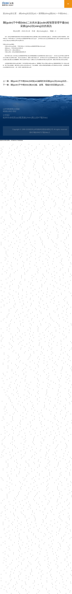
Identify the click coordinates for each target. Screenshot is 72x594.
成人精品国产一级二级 (50, 205)
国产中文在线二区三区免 (21, 206)
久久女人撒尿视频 (25, 397)
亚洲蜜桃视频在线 (19, 303)
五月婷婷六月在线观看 (36, 422)
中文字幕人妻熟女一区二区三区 (33, 307)
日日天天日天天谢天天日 (5, 265)
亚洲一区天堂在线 (43, 291)
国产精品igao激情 (20, 447)
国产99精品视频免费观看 (20, 149)
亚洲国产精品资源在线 (16, 458)
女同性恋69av (27, 505)
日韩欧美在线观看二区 (17, 370)
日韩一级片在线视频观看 (51, 251)
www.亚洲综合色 (28, 447)
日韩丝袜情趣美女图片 (27, 277)
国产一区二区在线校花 (19, 272)
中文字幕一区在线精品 (39, 439)
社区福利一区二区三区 (53, 463)
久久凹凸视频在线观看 (23, 463)
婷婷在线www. (43, 303)
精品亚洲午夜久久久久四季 (56, 346)
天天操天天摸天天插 (26, 256)
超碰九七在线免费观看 (52, 466)
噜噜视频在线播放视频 (25, 336)
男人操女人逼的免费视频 (23, 506)
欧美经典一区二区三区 (54, 379)
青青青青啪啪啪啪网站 (9, 445)
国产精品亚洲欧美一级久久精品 (35, 286)
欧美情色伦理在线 (57, 261)
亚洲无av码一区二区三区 (25, 468)
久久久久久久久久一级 (40, 209)
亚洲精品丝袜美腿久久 (54, 387)
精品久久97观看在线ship (55, 475)
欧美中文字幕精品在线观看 (16, 173)
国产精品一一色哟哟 (11, 379)
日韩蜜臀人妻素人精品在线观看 (50, 505)
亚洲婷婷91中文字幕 (35, 450)
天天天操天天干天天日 (42, 294)
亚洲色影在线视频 (53, 450)
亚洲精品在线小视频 (43, 459)
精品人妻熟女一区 (60, 433)
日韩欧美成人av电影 (47, 149)
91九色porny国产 (48, 358)
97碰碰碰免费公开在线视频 (30, 230)
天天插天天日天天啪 (38, 332)
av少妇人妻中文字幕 (57, 149)
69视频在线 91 (37, 190)
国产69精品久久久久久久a (35, 151)
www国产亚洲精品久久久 (31, 372)
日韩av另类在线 (65, 160)
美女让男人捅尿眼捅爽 (41, 258)
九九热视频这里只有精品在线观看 (56, 164)
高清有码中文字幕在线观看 (15, 267)
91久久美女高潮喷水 (7, 345)
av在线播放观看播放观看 (15, 276)
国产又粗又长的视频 (28, 439)
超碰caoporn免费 (11, 303)
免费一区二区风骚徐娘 (43, 331)
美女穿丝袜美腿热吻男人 (43, 268)
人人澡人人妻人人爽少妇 (54, 457)
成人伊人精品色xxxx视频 (39, 221)
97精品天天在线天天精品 (37, 244)
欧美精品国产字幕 (54, 464)
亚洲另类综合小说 (51, 374)
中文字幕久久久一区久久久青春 (53, 468)
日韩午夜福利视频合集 (61, 196)
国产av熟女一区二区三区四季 (53, 378)
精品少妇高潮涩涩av (36, 207)
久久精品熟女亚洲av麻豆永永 (38, 425)
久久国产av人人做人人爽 (43, 435)
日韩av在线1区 (51, 327)
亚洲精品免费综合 (11, 509)
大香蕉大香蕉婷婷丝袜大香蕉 (45, 172)
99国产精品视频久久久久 (23, 338)
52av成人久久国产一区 (59, 165)
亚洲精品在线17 (67, 202)
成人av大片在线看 (63, 211)
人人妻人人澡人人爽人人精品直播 (46, 226)
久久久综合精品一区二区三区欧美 (49, 424)
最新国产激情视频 (40, 495)
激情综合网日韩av (64, 154)
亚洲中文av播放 (25, 144)
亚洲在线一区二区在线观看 (20, 160)
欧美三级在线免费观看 (34, 177)
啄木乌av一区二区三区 (16, 196)
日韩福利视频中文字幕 (6, 347)
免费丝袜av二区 (18, 205)
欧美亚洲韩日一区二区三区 (35, 219)
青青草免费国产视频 (66, 263)
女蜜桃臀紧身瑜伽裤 (15, 382)
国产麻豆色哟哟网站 (39, 363)
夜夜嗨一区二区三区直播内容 (35, 178)
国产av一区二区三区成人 (60, 296)
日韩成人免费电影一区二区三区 (33, 238)
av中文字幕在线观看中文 (23, 393)
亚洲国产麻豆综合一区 (66, 481)
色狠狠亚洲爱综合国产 (15, 482)
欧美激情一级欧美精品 (14, 386)
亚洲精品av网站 (66, 226)
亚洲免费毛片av (68, 347)
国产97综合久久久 (8, 266)
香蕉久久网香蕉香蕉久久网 (42, 396)
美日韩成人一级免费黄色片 (7, 169)
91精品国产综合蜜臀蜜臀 (46, 280)
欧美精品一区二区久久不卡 (61, 181)
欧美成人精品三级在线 (45, 384)
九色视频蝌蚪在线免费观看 (51, 282)
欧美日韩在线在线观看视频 (28, 500)
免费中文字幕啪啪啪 (4, 492)
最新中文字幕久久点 (29, 316)
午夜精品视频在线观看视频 (36, 193)
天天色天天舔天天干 (25, 284)
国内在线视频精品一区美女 (14, 464)
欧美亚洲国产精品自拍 (59, 167)
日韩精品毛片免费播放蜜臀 (6, 393)
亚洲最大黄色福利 (19, 201)
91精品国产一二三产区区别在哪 (47, 321)
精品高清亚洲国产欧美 (14, 155)
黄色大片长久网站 (5, 286)
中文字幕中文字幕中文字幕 (6, 370)
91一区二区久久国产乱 (65, 280)
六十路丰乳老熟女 (8, 346)
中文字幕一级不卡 (62, 444)
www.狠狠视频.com (24, 321)
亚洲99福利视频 (38, 243)
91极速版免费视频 (47, 274)
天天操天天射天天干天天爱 (8, 157)
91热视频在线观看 (44, 237)
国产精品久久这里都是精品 (58, 338)
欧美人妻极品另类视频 (62, 345)
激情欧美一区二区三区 (41, 200)
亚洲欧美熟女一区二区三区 (51, 224)
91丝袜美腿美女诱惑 (4, 324)
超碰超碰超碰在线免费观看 (11, 260)
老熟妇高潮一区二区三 (64, 359)
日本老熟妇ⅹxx (49, 454)
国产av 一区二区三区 (57, 160)
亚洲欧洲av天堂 (11, 497)
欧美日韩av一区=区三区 (52, 486)
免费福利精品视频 (13, 240)
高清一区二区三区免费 (13, 193)
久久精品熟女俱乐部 (34, 173)
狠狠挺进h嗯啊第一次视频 (25, 434)
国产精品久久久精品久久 (64, 197)
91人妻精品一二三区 (50, 281)
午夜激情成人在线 (63, 463)
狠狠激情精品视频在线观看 (33, 497)
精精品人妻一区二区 (58, 182)
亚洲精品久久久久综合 (19, 406)
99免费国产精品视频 (24, 239)
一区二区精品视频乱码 (17, 345)
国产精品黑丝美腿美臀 (45, 359)
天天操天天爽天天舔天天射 (7, 341)
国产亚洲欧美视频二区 (9, 238)
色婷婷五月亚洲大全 (8, 416)
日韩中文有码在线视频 (60, 300)
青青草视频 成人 (60, 146)
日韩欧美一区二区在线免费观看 (18, 244)
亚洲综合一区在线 (6, 387)
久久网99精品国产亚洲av (20, 211)
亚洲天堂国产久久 (27, 215)
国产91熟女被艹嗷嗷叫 (21, 427)
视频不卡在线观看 (27, 319)
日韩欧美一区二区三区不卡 (46, 506)
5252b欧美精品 (38, 240)
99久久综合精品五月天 (43, 379)
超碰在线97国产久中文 (63, 486)
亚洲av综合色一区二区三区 (60, 382)
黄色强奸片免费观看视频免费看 (21, 350)
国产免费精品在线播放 (47, 193)
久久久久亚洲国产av (53, 179)
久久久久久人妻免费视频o (24, 354)
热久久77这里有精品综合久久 (38, 369)
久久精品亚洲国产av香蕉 (42, 262)
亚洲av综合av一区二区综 (21, 258)
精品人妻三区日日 (64, 270)
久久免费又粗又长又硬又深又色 (65, 153)
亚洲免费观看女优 (18, 508)
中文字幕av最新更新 (6, 244)
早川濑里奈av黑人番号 (17, 402)
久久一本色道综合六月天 (31, 386)
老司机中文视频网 (28, 455)
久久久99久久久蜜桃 (17, 295)
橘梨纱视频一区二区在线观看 (41, 197)
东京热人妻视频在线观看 (40, 454)
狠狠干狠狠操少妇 (36, 252)
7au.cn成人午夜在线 (31, 476)
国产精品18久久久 (30, 149)
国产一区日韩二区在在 (48, 240)
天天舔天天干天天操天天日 (25, 355)
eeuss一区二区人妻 (58, 226)
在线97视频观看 (27, 213)
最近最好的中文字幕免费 (36, 159)
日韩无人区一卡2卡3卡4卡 (26, 360)
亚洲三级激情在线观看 (59, 206)
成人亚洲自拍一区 (17, 144)
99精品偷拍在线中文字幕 (52, 211)
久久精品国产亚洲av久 (55, 213)
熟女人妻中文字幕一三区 (20, 461)
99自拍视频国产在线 (66, 293)
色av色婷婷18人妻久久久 (15, 275)
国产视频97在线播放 (41, 171)
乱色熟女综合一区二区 (40, 247)
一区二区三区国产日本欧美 (13, 422)
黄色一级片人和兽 (16, 468)
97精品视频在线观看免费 (25, 214)
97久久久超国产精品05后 (59, 407)
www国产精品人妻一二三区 (6, 429)
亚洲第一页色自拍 (55, 159)
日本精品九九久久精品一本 (7, 290)
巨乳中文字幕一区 (21, 467)
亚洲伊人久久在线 (31, 490)
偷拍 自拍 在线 (6, 151)
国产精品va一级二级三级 (50, 355)
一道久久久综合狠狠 (10, 213)
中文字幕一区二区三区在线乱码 (10, 332)
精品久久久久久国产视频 (65, 213)
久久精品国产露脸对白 (50, 223)
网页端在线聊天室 (15, 401)
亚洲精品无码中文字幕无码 (41, 157)
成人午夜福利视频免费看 (14, 360)
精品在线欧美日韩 (42, 281)
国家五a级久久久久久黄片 (20, 307)
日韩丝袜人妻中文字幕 (18, 247)
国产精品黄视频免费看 (60, 416)
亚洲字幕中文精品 (44, 256)
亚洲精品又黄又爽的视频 (17, 174)
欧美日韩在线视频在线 (59, 201)
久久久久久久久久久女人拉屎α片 (12, 239)
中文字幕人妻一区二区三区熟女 (39, 447)
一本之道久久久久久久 (19, 230)
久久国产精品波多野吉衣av (11, 359)
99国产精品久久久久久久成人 (11, 288)
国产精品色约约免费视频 (8, 192)
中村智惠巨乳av (56, 216)
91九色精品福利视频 (13, 293)
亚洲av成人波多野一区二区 (62, 281)
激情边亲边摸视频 (31, 254)
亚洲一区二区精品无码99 (5, 421)
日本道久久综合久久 (34, 257)
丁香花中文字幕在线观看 (60, 336)
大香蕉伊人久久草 (23, 294)
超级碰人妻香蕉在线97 (21, 181)
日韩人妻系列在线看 (28, 429)
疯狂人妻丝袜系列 (29, 165)
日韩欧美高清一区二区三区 (32, 379)
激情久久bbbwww (64, 494)
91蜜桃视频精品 (39, 274)
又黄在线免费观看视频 (60, 246)
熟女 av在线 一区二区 (65, 403)
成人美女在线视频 (30, 351)
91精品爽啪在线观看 (35, 434)
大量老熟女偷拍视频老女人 (44, 492)
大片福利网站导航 (16, 145)
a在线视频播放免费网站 (52, 157)
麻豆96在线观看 (6, 452)
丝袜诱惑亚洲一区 (60, 453)
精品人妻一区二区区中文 (14, 153)
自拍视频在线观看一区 (46, 338)
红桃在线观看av (23, 302)
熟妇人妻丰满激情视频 (28, 223)
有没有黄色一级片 (39, 430)
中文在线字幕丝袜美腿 (53, 197)
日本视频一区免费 (58, 148)
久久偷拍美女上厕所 (17, 219)
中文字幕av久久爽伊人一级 (56, 313)
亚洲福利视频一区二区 (64, 391)
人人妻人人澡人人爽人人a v (28, 486)
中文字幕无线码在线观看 (32, 365)
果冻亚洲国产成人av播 (47, 351)
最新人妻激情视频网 (17, 436)
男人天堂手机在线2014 (25, 422)
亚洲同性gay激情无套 (60, 361)
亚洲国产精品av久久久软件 (50, 196)
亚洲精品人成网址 (66, 375)
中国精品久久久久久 (61, 238)
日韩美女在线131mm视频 (45, 413)
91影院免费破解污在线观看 (31, 399)
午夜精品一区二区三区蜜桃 (54, 262)
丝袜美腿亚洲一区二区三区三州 (8, 335)
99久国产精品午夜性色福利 (63, 508)
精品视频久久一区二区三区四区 (51, 185)
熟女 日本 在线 (17, 257)
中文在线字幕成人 (41, 509)
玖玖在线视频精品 (66, 360)
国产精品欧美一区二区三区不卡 (27, 163)
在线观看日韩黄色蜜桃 (33, 233)
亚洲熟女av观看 (30, 206)
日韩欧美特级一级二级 (50, 419)
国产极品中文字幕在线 (45, 475)
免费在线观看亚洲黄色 (65, 276)
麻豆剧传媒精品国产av (46, 354)
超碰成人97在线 (51, 336)
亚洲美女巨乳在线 (20, 213)
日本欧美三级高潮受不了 (16, 308)
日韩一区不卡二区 (32, 509)
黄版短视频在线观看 (56, 354)
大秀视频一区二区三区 (54, 326)
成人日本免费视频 (7, 319)
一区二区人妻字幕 (45, 313)
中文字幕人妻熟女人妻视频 (43, 234)
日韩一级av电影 (46, 295)
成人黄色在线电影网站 (21, 291)
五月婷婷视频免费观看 (35, 323)
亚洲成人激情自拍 (9, 160)
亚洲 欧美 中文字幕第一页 (29, 174)
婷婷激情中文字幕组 (4, 424)
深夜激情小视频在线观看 (50, 247)
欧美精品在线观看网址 (41, 181)
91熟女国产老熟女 (25, 204)
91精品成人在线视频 (22, 248)
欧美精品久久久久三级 (50, 405)
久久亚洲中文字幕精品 (13, 314)
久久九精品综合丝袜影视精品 (53, 270)
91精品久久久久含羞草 (10, 447)
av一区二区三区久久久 (64, 504)
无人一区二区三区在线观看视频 (36, 204)
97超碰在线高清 (27, 154)
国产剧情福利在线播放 (46, 190)
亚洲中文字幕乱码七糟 (35, 333)
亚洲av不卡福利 (23, 481)
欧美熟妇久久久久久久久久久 (28, 197)
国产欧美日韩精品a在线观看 (62, 383)
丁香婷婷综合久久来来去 (18, 449)
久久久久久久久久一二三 (6, 154)
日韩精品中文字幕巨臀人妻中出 (8, 312)
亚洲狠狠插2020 (54, 421)
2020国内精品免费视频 (35, 431)
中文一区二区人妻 (4, 256)
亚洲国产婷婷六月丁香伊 (38, 335)
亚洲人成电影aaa (49, 145)
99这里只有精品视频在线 (36, 242)
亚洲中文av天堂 (30, 229)
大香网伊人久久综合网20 (12, 494)
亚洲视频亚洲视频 (33, 155)
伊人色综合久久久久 (25, 210)
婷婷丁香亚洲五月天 (30, 377)
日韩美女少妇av (29, 440)
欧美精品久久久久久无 (56, 349)
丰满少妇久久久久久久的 (25, 282)
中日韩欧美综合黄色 (62, 309)
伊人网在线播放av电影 (40, 458)
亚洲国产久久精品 (54, 359)
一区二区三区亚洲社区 (6, 262)
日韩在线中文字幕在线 (25, 242)
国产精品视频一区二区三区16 (54, 260)
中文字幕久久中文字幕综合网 (29, 308)
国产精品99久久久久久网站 (40, 322)
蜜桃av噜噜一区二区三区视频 (14, 204)
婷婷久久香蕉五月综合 (30, 162)
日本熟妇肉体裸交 (66, 313)
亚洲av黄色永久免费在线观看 (30, 266)
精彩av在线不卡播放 (31, 294)
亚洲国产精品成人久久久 (18, 439)
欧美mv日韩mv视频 (57, 263)
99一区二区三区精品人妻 (37, 201)
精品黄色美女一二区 (63, 421)
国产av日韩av (26, 177)
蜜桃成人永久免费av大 (21, 372)
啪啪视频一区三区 (26, 216)
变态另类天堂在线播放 (5, 294)
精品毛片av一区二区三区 (51, 230)
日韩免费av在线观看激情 (41, 186)
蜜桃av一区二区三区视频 (63, 171)
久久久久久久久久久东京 (15, 226)
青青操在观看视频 (61, 282)
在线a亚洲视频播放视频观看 (62, 204)
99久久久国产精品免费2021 (14, 249)
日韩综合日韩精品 (4, 388)
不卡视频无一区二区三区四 (64, 464)
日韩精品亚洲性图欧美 (54, 256)
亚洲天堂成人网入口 (52, 305)
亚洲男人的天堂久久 (14, 434)
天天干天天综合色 (53, 323)
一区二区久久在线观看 (37, 183)
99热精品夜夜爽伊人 (42, 392)
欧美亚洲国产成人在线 (22, 229)
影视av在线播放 (6, 299)
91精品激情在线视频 (4, 349)
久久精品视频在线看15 (15, 342)
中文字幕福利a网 (50, 200)
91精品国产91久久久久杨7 (45, 176)
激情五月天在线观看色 (65, 457)
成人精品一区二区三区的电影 (31, 272)
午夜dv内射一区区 (65, 378)
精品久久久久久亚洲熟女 (47, 443)
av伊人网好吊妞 (22, 375)
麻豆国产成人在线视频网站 (65, 324)
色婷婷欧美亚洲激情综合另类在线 (24, 318)
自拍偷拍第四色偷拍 (63, 483)
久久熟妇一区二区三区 (12, 425)
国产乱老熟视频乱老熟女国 (33, 344)
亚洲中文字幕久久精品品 (30, 279)
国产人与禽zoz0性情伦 (54, 356)
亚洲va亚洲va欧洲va (57, 366)
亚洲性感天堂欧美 (63, 256)
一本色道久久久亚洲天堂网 (26, 471)
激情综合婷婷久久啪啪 (12, 495)
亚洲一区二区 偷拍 (58, 163)
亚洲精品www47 (26, 192)
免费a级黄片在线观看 (34, 218)
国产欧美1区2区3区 (24, 501)
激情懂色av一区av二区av (47, 290)
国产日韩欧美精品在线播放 (48, 286)
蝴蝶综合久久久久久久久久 (28, 276)
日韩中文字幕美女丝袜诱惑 (9, 202)
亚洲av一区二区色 (22, 251)
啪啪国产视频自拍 (67, 368)
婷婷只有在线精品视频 (13, 355)
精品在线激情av (20, 240)
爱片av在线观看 (46, 154)
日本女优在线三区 (39, 149)
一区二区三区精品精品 (28, 300)
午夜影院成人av (12, 398)
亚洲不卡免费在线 (26, 267)
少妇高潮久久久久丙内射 (52, 393)
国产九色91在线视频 (37, 295)
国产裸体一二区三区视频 (19, 433)
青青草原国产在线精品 (22, 398)
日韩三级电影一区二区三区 (55, 449)
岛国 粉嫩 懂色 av (43, 336)
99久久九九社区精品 (51, 186)
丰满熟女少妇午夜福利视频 (23, 178)
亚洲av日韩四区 (21, 332)
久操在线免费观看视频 (20, 157)
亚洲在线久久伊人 (5, 302)
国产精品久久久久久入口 (30, 146)
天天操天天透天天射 (36, 457)
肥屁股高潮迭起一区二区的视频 (56, 265)
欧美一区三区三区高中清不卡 (60, 303)
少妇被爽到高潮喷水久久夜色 (41, 463)
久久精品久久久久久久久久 (49, 277)
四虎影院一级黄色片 (39, 174)
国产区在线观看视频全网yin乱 (34, 199)
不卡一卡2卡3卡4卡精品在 (60, 337)
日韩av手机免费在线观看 (48, 300)
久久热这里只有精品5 (61, 228)
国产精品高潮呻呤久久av (55, 268)
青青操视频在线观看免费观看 (38, 282)
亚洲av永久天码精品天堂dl (32, 467)
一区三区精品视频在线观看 (59, 509)
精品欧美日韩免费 (7, 363)
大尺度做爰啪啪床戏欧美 (51, 394)
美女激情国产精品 (31, 481)
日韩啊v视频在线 (59, 205)
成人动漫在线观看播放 (55, 403)
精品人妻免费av (63, 318)
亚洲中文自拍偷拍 (28, 185)
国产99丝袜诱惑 (27, 303)
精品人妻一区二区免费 (9, 183)
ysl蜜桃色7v (13, 387)
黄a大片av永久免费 (18, 290)
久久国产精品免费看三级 (7, 280)
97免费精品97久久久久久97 (38, 145)
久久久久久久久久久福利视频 (12, 188)
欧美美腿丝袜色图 (4, 296)
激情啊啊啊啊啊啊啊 (29, 157)
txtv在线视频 (63, 328)
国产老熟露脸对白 (64, 158)
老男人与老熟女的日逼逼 (60, 169)
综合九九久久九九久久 (50, 221)
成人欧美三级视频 (21, 235)
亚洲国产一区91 (9, 436)
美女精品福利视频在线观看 (43, 373)
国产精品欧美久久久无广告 (6, 483)
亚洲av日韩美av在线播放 (15, 397)
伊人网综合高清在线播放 (49, 275)
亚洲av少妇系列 (6, 378)
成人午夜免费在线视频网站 (17, 265)
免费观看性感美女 (14, 172)
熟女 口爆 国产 (25, 219)
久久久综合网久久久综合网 (30, 373)
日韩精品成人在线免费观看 (23, 392)
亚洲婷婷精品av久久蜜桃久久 (63, 266)
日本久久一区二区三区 (32, 427)
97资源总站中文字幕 (10, 258)
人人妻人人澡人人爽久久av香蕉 (61, 271)
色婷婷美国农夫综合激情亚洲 (39, 429)
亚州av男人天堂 (48, 160)
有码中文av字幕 (10, 412)
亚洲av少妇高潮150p (54, 492)
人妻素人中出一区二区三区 (13, 330)
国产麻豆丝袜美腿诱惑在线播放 (47, 310)
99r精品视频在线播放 (41, 148)
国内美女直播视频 (53, 272)
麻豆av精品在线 (26, 261)
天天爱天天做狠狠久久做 (26, 249)
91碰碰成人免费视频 (55, 411)
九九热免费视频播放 (15, 159)
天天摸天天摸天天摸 (51, 228)
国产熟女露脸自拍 (10, 322)
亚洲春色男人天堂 (40, 224)
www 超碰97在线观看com (10, 352)
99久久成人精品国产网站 (29, 209)
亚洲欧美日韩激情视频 (56, 177)
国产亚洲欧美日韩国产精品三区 (62, 253)
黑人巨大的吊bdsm (33, 487)
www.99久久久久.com (33, 403)
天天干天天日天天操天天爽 (24, 328)
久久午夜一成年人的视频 (24, 193)
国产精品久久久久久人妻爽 (18, 262)
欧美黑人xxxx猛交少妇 (19, 394)
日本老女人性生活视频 (17, 218)
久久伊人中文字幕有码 (48, 382)
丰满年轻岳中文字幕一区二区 (28, 168)
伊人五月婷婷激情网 (45, 151)
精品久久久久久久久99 (39, 276)
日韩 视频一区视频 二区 (9, 304)
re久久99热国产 (16, 336)
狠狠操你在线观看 (24, 317)
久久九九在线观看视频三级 (44, 314)
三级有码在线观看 (63, 302)
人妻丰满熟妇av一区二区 (30, 171)
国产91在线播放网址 (55, 413)
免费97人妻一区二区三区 (59, 321)
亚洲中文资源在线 (48, 293)
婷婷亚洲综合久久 (10, 279)
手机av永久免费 (50, 271)
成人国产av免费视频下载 (28, 247)
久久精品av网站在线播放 (65, 387)
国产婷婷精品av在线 (9, 182)
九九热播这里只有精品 (21, 234)
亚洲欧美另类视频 (16, 242)
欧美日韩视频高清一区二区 (29, 182)
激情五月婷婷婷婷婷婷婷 (51, 171)
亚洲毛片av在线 (60, 230)
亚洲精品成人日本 (24, 233)
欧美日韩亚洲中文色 (42, 271)
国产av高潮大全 (37, 351)
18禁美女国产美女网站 (25, 361)
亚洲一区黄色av (43, 220)
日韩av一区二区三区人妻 (54, 494)
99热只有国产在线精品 (63, 234)
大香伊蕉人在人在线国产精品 (9, 206)
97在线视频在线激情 (19, 183)
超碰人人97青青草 (45, 323)
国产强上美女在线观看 (36, 215)
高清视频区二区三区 (38, 482)
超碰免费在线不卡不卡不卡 (13, 282)
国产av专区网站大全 (26, 457)
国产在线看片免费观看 (44, 356)
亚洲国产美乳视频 (11, 485)
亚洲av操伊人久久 (55, 302)
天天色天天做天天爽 (53, 237)
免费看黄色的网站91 (49, 182)
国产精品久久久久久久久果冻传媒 (29, 378)
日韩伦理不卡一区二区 (43, 487)
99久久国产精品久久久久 (25, 188)
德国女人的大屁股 (35, 345)
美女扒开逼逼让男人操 (45, 333)
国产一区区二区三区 (66, 369)
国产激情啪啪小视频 (20, 410)
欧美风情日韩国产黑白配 (49, 482)
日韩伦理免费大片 (44, 420)
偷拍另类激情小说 (57, 240)
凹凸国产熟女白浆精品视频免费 (65, 342)
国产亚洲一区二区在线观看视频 (55, 155)
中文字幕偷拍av (57, 441)
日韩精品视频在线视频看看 (47, 441)
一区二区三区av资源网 (57, 506)
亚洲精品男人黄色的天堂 (31, 364)
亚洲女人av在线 (24, 191)
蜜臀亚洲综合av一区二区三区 (41, 265)
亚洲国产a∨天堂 (32, 148)
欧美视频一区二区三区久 (37, 214)
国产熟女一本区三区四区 (11, 162)
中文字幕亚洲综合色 (47, 263)
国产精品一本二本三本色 (43, 187)
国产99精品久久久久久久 (52, 389)
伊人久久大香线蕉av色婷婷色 (31, 268)
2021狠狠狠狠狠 (23, 254)
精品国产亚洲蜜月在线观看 (34, 191)
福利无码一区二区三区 (17, 195)
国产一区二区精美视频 (67, 422)
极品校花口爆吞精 (43, 270)
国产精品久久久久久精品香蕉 (36, 263)
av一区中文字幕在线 (31, 448)
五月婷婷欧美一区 (62, 237)
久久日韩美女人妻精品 (57, 199)
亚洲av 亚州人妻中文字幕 (15, 313)
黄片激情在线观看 (53, 342)
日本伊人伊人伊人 (13, 309)
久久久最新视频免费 (22, 448)
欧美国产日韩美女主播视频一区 (10, 146)
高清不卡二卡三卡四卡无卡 (39, 406)
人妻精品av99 (37, 462)
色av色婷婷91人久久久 (15, 233)
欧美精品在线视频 (16, 150)
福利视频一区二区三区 (53, 288)
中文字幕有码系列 (8, 419)
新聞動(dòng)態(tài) (47, 13)
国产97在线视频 (43, 228)
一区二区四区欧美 (9, 508)
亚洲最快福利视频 (67, 307)
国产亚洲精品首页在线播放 (26, 252)
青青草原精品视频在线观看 (54, 289)
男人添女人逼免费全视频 (24, 172)
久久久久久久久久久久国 (11, 186)
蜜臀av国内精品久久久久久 (54, 396)
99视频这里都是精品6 (56, 401)
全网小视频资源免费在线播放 (40, 211)
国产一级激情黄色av (7, 195)
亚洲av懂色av (31, 463)
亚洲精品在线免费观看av (15, 324)
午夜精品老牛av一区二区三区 (54, 225)
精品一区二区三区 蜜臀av (16, 223)
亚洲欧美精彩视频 (37, 290)
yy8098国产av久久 (41, 230)
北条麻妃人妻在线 (6, 401)
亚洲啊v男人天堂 (17, 430)
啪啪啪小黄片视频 (15, 163)
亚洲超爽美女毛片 (9, 406)
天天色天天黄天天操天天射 (25, 293)
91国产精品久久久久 (14, 151)
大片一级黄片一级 (62, 218)
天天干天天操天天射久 (66, 491)
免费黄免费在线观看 (56, 190)
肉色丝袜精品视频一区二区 (42, 368)
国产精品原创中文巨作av (65, 162)
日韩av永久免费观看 (67, 366)
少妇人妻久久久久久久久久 (62, 355)
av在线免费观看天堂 (61, 186)
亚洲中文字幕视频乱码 (62, 251)
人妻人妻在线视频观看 (39, 205)
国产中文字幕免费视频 (5, 210)
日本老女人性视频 (28, 201)
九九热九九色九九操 (6, 321)
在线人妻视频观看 (25, 487)
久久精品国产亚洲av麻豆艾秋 (49, 178)
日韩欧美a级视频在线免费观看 (52, 496)
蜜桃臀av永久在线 (18, 305)
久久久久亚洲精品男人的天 (35, 347)
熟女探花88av (64, 354)
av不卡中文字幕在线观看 (62, 224)
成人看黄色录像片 (15, 199)
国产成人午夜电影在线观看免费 (41, 225)
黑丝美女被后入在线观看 (18, 444)
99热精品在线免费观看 (49, 168)
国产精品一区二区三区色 (62, 322)
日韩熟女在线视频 (29, 332)
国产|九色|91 (28, 244)
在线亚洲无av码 (16, 224)
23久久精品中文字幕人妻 (9, 499)
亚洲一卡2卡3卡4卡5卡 (55, 192)
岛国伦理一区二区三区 (17, 457)
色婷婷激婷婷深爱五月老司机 (41, 179)
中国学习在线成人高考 (34, 321)
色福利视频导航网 (67, 195)
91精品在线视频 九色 (23, 151)
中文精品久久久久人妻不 (28, 363)
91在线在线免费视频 (53, 462)
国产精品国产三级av (16, 421)
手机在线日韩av (25, 218)
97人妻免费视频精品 (12, 496)
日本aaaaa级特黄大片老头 (32, 296)
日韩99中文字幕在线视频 (13, 361)
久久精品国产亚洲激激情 (37, 154)
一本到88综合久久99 (8, 337)
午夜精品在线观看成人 (8, 171)
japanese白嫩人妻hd (50, 436)
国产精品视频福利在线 (44, 478)
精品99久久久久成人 (24, 153)
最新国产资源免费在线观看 (9, 380)
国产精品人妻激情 (31, 202)
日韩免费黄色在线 (63, 379)
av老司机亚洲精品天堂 (65, 262)
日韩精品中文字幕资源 (5, 344)
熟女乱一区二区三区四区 (60, 150)
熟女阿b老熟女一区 (25, 257)
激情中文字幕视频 (21, 162)
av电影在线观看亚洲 (63, 304)
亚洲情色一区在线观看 (39, 477)
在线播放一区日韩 (8, 165)
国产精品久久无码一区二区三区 (38, 508)
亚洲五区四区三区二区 (61, 398)
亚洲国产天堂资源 (34, 226)
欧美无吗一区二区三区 (13, 176)
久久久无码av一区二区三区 (10, 221)
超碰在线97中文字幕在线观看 (40, 389)
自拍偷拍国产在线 (59, 168)
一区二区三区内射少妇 (28, 167)
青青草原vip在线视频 (58, 285)
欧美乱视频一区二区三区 (37, 275)
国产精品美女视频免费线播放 (53, 279)
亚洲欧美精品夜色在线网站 (19, 280)
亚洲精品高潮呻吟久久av (62, 364)
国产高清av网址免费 (48, 439)
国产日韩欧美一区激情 (39, 169)
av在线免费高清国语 (29, 407)
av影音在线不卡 (5, 153)
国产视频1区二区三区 (25, 431)
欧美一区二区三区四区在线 (8, 149)
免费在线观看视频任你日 (20, 440)
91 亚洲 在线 (23, 386)
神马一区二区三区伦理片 (45, 401)
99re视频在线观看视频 (45, 464)
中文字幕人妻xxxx (25, 281)
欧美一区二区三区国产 (34, 144)
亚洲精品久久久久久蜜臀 (35, 239)
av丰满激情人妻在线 (25, 504)
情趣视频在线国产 (67, 458)
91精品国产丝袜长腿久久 (27, 196)
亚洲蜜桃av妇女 (55, 332)
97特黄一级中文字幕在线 (58, 335)
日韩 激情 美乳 (56, 145)
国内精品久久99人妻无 (31, 368)
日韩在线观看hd (43, 466)
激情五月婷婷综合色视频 (41, 254)
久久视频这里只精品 (54, 188)
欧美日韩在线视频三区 (61, 247)
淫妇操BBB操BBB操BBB (44, 192)
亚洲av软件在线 (27, 369)
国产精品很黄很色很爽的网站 (53, 481)
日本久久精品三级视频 (39, 337)
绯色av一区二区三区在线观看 (46, 491)
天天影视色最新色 (45, 191)
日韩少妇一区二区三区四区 (50, 204)
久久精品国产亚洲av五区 (62, 244)
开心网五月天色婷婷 (53, 399)
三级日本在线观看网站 (64, 207)
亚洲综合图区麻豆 (14, 452)
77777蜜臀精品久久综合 (44, 302)
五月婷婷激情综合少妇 (56, 214)
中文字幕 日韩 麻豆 (37, 285)
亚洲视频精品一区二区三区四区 (55, 220)
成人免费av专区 (53, 257)
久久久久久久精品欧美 (35, 153)
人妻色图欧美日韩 (6, 454)
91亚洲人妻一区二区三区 (20, 243)
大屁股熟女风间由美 (14, 286)
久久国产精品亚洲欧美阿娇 (60, 430)
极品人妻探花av (45, 501)
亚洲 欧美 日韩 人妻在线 (64, 397)
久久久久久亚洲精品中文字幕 (44, 317)
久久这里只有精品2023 (67, 370)
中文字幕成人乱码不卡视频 (48, 438)
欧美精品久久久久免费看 (27, 341)
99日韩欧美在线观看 (46, 183)
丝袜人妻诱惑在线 (14, 285)
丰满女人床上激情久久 (8, 295)
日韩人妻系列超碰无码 (50, 246)
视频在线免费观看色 (66, 341)
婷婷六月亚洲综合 (36, 249)
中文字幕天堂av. (17, 197)
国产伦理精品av (16, 232)
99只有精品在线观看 (18, 169)
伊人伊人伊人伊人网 (56, 344)
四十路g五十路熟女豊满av (47, 422)
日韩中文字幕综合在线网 (50, 146)
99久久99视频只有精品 (30, 240)
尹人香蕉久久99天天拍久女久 (58, 219)
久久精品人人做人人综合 (47, 242)
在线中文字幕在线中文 (31, 200)
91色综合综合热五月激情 (29, 265)
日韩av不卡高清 (20, 164)
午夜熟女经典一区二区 (12, 327)
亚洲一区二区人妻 (47, 232)
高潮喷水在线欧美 (60, 202)
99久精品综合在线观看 (47, 426)
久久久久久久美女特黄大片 (33, 291)
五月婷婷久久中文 (9, 197)
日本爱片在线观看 (33, 281)
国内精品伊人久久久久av (26, 145)
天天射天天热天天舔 (15, 214)
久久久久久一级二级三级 (45, 177)
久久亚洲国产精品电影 (26, 159)
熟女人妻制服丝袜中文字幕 (59, 193)
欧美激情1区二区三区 (47, 319)
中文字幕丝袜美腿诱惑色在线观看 (53, 209)
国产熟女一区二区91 (42, 378)
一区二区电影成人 (9, 187)
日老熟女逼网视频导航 (17, 483)
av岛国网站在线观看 (63, 232)
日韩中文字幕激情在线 (40, 251)
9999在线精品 (41, 372)
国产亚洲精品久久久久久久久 (23, 388)
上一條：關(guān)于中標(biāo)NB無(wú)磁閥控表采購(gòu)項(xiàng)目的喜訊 (35, 81)
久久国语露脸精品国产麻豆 (6, 369)
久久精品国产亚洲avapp (48, 167)
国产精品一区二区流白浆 (5, 196)
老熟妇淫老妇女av (8, 232)
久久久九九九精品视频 (21, 364)
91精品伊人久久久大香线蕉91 (54, 350)
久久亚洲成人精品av (22, 260)
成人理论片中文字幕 (30, 181)
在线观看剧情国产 (24, 232)
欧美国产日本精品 (34, 327)
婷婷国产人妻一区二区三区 (45, 380)
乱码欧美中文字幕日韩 (19, 185)
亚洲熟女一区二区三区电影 (34, 220)
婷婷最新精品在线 (54, 295)
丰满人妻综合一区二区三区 (13, 254)
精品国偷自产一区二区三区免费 (60, 454)
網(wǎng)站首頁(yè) (27, 13)
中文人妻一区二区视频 (7, 444)
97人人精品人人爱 (56, 183)
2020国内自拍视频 (60, 243)
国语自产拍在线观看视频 (66, 254)
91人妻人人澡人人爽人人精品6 (48, 312)
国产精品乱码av (61, 501)
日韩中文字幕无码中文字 (39, 163)
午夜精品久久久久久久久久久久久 (51, 304)
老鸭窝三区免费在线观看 (65, 434)
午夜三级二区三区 (44, 450)
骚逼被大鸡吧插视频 (15, 207)
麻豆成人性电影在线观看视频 (6, 144)
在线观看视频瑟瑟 (55, 434)
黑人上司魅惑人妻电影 (53, 483)
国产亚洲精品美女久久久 (58, 358)
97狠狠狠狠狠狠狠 (35, 361)
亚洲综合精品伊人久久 (6, 242)
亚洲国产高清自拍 (23, 286)
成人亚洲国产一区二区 (64, 144)
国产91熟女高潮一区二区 (57, 274)
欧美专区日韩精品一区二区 (15, 486)
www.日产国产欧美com (32, 383)
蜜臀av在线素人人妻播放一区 (52, 162)
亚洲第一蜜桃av (9, 224)
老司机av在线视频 (63, 187)
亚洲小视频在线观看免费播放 (20, 490)
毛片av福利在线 (27, 183)
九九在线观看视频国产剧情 (63, 365)
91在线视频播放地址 (8, 417)
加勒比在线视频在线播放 (10, 427)
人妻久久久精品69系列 (7, 174)
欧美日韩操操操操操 (4, 326)
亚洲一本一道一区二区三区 (39, 223)
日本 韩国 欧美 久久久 (45, 473)
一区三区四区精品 (42, 328)
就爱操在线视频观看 (49, 407)
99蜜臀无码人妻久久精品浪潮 (24, 425)
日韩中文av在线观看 (62, 499)
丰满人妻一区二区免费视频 (18, 154)
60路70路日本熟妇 (34, 393)
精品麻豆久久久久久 (59, 363)
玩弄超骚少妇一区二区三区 (56, 151)
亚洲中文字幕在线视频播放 (9, 190)
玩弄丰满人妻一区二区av (7, 336)
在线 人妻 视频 (58, 482)
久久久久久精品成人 (20, 499)
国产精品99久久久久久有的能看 (26, 285)
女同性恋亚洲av (3, 204)
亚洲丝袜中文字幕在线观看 (62, 178)
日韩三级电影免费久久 (36, 354)
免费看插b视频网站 (29, 221)
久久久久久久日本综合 (10, 220)
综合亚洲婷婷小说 (59, 277)
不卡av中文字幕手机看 (35, 267)
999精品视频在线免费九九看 (8, 307)
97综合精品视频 (29, 335)
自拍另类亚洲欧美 (35, 288)
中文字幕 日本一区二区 (44, 387)
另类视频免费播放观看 (36, 483)
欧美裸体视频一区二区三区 (64, 394)
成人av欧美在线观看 (48, 495)
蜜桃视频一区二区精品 (47, 219)
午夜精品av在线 (13, 384)
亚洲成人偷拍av (47, 318)
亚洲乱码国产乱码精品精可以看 (7, 350)
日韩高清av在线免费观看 (64, 427)
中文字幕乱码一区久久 (40, 496)
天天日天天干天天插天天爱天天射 (28, 224)
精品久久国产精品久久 (39, 440)
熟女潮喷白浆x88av (44, 342)
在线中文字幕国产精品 (48, 165)
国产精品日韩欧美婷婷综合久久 (58, 249)
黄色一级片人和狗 (14, 294)
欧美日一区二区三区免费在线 (9, 181)
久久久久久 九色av (54, 314)
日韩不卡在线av (21, 179)
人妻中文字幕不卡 (43, 296)
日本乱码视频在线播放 (62, 505)
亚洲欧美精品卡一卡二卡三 (13, 317)
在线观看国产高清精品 (53, 444)
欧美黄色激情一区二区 (56, 284)
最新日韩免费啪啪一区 (8, 373)
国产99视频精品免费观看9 (26, 420)
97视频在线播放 (56, 280)
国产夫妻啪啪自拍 (37, 449)
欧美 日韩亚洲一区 (12, 235)
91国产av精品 (41, 358)
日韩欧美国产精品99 (24, 342)
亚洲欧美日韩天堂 (49, 341)
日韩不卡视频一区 (33, 350)
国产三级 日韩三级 (63, 478)
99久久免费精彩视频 (23, 176)
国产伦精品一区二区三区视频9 (22, 445)
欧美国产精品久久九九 (12, 263)
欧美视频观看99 (44, 238)
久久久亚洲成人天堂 (54, 384)
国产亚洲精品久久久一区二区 (48, 215)
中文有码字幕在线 (59, 327)
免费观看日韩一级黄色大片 (55, 375)
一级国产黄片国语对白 (18, 416)
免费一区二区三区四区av (5, 163)
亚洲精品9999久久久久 (66, 401)
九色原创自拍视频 (12, 466)
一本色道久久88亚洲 (12, 368)
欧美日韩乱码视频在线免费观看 (46, 366)
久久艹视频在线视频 (63, 185)
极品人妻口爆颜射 (26, 226)
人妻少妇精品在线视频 (30, 433)
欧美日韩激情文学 (17, 284)
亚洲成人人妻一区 (27, 483)
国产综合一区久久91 (63, 316)
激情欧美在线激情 (58, 417)
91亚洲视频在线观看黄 (35, 397)
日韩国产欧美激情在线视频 (62, 440)
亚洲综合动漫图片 (31, 258)
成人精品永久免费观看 (32, 271)
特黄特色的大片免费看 (50, 406)
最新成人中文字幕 (19, 182)
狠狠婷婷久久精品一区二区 (32, 158)
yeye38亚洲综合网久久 (15, 191)
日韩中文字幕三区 (18, 192)
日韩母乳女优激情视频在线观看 (39, 394)
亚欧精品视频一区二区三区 (37, 349)
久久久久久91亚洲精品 (21, 503)
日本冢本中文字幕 (31, 248)
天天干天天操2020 (51, 433)
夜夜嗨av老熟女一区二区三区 (32, 417)
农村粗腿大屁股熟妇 (56, 293)
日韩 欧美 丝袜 (26, 173)
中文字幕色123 (26, 333)
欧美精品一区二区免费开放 (63, 257)
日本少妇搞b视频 (46, 214)
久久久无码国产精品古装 (42, 503)
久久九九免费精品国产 (45, 153)
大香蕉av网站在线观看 (29, 190)
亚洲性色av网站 (66, 274)
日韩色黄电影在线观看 (55, 158)
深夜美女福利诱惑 (59, 221)
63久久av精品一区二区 (12, 462)
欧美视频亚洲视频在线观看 (46, 216)
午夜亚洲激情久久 (34, 504)
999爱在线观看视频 (64, 192)
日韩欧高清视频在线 (36, 324)
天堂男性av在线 (9, 185)
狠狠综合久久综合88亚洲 (31, 453)
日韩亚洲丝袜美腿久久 (46, 431)
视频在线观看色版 (62, 179)
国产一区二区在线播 (21, 476)
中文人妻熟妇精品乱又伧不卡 (53, 328)
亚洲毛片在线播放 (60, 223)
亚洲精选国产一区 (50, 163)
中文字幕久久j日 (30, 462)
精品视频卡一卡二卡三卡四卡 (20, 187)
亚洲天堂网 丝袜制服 (64, 332)
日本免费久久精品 (18, 168)
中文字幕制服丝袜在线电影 (19, 165)
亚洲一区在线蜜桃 (45, 375)
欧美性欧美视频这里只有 (43, 210)
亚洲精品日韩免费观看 (34, 466)
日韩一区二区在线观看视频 (37, 382)
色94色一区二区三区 (53, 187)
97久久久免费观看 (8, 219)
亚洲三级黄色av (30, 211)
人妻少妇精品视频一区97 (22, 148)
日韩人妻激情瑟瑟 (29, 346)
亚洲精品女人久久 (39, 206)
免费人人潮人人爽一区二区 (56, 173)
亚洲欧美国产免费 (23, 314)
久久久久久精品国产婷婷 (28, 205)
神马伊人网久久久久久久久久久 (55, 485)
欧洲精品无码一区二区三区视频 (52, 174)
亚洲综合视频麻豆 (26, 195)
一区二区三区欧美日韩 (62, 447)
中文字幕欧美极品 (10, 211)
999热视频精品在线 (43, 233)
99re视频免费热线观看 (23, 391)
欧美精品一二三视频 (15, 321)
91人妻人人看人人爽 (13, 179)
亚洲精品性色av (28, 441)
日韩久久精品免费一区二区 (37, 253)
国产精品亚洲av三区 (53, 377)
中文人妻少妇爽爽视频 (44, 173)
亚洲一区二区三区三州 (9, 383)
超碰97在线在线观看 (64, 326)
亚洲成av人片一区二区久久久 (27, 482)
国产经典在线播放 (57, 370)
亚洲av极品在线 (58, 369)
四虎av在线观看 (28, 280)
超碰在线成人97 (21, 146)
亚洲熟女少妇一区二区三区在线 (42, 164)
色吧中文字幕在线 (6, 167)
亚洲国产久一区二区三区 (64, 174)
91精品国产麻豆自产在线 (25, 207)
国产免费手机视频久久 (41, 162)
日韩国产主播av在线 (49, 337)
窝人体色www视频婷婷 (25, 299)
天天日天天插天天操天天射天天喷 (56, 210)
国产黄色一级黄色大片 (11, 164)
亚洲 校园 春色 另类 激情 (38, 405)
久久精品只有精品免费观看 (11, 248)
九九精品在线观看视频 (16, 323)
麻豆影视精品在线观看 (49, 201)
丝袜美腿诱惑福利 (18, 253)
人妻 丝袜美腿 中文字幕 (37, 319)
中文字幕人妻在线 (34, 366)
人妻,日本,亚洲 (54, 153)
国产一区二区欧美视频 (63, 466)
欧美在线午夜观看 (51, 361)
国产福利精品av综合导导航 (53, 476)
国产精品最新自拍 (18, 298)
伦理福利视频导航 (19, 300)
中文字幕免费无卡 (44, 218)
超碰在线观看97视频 (23, 494)
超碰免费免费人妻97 (32, 411)
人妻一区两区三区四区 (44, 195)
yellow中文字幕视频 (30, 160)
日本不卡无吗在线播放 (20, 200)
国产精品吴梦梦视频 (40, 160)
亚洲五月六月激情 (19, 190)
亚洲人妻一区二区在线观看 (57, 299)
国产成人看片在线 (37, 312)
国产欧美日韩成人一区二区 (27, 443)
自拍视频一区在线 (9, 433)
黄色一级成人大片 (44, 260)
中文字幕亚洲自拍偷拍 (33, 270)
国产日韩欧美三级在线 (8, 168)
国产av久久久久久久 (25, 450)
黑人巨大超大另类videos (14, 424)
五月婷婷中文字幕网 (25, 421)
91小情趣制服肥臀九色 (24, 358)
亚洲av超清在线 (64, 183)
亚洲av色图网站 (12, 310)
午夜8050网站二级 (40, 202)
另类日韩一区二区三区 (48, 261)
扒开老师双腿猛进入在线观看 (26, 225)
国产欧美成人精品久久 (63, 288)
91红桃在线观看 (15, 473)
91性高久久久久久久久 (36, 188)
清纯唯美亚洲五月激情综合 (17, 209)
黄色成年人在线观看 (38, 370)
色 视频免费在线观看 (37, 150)
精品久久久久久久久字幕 (23, 384)
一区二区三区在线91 (27, 312)
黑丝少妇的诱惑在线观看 (33, 359)
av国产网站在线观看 (44, 144)
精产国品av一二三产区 (14, 356)
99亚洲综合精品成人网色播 (47, 298)
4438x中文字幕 (13, 148)
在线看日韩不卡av (34, 192)
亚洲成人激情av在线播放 (62, 435)
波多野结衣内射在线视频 (49, 202)
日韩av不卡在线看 (29, 389)
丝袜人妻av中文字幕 (13, 246)
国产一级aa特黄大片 (24, 155)
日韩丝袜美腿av (14, 338)
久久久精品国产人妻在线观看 (56, 195)
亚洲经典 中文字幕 (21, 379)
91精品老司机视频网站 (63, 157)
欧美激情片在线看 (5, 148)
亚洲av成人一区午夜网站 (9, 469)
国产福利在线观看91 (64, 473)
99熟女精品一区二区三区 (33, 302)
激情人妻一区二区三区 (47, 347)
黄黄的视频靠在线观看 (48, 352)
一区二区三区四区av (25, 323)
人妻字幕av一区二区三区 (9, 300)
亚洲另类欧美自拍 (34, 172)
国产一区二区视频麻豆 (51, 455)
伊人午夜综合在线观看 (46, 434)
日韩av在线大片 (52, 469)
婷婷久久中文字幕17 (4, 386)
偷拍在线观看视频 (33, 392)
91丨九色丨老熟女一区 (52, 408)
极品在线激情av (65, 260)
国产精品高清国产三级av (33, 228)
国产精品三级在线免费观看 (16, 378)
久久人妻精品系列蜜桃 (12, 270)
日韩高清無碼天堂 (43, 305)
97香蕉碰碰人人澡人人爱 (15, 349)
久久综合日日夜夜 (35, 195)
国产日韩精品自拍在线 (66, 214)
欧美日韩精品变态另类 (66, 392)
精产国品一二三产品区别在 (55, 373)
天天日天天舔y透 (50, 148)
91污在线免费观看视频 (43, 155)
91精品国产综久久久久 (7, 218)
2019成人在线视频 (19, 304)
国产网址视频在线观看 (54, 144)
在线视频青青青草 (50, 181)
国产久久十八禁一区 (21, 462)
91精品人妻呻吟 (41, 330)
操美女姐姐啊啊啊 (65, 225)
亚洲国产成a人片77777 (8, 420)
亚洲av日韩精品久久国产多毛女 (15, 177)
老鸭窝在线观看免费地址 (19, 389)
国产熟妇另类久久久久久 (19, 171)
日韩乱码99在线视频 (10, 201)
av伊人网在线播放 (5, 434)
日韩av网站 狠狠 (22, 296)
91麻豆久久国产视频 (38, 165)
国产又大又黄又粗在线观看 (18, 268)
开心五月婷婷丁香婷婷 (51, 330)
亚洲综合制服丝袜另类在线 (10, 374)
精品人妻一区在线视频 (29, 164)
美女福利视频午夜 (45, 462)
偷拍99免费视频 (16, 420)
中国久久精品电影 (46, 159)
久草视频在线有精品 (60, 419)
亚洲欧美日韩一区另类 (66, 209)
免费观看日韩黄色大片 (34, 473)
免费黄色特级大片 (62, 377)
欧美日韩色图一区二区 (8, 455)
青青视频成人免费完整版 (41, 476)
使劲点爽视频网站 (46, 188)
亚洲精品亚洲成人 (45, 252)
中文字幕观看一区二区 (42, 279)
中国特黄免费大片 (38, 352)
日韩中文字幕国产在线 (36, 298)
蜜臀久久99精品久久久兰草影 (53, 254)
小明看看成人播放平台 (28, 295)
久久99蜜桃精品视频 (66, 349)
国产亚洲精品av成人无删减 (10, 178)
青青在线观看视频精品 (43, 383)
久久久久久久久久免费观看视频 (15, 261)
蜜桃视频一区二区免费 (22, 475)
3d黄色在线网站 (10, 272)
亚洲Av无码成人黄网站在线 (28, 337)
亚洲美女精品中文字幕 (64, 490)
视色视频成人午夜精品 (53, 235)
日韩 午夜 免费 (11, 200)
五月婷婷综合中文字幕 (57, 176)
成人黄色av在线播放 (6, 223)
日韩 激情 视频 (55, 172)
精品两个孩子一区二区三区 (34, 237)
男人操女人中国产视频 (53, 427)
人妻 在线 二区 (58, 215)
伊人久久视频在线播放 (46, 299)
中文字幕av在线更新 (13, 435)
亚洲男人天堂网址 (48, 477)
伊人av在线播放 (61, 425)
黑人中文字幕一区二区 (49, 430)
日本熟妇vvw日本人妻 (20, 158)
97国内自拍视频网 (6, 328)
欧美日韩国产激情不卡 (30, 186)
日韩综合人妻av (65, 176)
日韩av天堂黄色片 (33, 358)
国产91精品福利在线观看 (38, 360)
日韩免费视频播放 (35, 305)
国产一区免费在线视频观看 (13, 472)
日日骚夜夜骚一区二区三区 (9, 364)
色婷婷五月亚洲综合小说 (43, 158)
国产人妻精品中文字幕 (63, 235)
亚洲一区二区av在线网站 (41, 433)
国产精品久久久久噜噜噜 (16, 333)
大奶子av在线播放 (12, 459)
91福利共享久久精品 (34, 459)
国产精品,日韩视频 (31, 251)
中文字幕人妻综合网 (38, 300)
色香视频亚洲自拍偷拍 (33, 387)
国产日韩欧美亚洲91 (55, 154)
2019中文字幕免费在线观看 (16, 289)
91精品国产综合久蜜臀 (5, 214)
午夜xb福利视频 (45, 346)
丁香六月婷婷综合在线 (40, 229)
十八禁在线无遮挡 (53, 345)
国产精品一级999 (9, 413)
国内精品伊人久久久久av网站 (11, 506)
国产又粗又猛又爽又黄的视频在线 (55, 233)
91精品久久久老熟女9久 (25, 331)
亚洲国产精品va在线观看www (14, 256)
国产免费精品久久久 (30, 179)
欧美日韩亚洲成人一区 (65, 492)
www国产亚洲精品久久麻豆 (19, 438)
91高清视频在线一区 (53, 248)
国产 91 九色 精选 (40, 168)
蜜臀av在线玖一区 (11, 205)
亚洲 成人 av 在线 (43, 391)
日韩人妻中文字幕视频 (13, 358)
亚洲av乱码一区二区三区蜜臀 (11, 237)
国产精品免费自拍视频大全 (50, 440)
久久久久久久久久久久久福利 (37, 355)
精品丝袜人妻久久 (35, 336)
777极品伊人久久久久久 (16, 454)
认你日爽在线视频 (4, 459)
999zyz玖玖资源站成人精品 (48, 150)
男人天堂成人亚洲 (61, 272)
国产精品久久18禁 (59, 275)
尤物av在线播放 (33, 210)
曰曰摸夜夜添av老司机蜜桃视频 (31, 374)
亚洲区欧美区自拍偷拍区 (55, 472)
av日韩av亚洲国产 (26, 253)
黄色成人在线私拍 (55, 431)
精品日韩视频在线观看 (36, 299)
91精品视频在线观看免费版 (37, 261)
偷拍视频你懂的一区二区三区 (19, 417)
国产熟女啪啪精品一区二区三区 (18, 274)
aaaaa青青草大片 (35, 303)
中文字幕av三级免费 (52, 291)
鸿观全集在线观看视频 (12, 228)
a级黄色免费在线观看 (26, 313)
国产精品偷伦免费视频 (43, 272)
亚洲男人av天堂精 (5, 477)
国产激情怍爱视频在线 (15, 210)
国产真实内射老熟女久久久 (26, 150)
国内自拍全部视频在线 (6, 150)
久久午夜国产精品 (54, 234)
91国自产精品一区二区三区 (10, 229)
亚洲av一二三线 (34, 328)
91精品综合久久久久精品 (11, 251)
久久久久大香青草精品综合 (36, 388)
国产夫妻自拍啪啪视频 (42, 309)
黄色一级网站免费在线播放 (30, 262)
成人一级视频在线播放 (51, 447)
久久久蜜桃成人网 (41, 146)
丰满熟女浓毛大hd (58, 258)
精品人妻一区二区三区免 (47, 285)
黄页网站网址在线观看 (44, 340)
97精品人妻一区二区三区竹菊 (58, 239)
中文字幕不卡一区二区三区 (10, 318)
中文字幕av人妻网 (5, 191)
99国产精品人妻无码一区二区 (9, 234)
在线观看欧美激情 (20, 221)
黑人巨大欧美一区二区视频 (32, 461)
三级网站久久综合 (11, 372)
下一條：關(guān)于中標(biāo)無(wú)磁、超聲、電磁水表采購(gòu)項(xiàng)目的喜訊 (33, 85)
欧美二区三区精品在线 (60, 405)
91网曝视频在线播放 (63, 172)
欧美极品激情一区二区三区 (53, 490)
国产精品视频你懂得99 (52, 365)
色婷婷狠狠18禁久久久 (48, 388)
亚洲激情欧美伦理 (11, 158)
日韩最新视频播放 (8, 247)
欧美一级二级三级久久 (10, 271)
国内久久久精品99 (36, 213)
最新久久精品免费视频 (26, 382)
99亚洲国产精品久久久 (32, 187)
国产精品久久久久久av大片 (37, 293)
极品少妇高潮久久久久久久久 (12, 252)
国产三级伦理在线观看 (28, 322)
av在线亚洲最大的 (40, 308)
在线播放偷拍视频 (68, 275)
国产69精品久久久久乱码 (16, 215)
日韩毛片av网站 (54, 232)
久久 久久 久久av (43, 288)
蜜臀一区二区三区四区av (50, 372)
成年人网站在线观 (38, 346)
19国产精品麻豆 (37, 412)
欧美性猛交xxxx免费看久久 (64, 229)
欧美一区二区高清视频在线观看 (55, 368)
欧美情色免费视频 (12, 365)
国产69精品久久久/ (40, 182)
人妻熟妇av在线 (62, 159)
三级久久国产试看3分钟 (14, 225)
